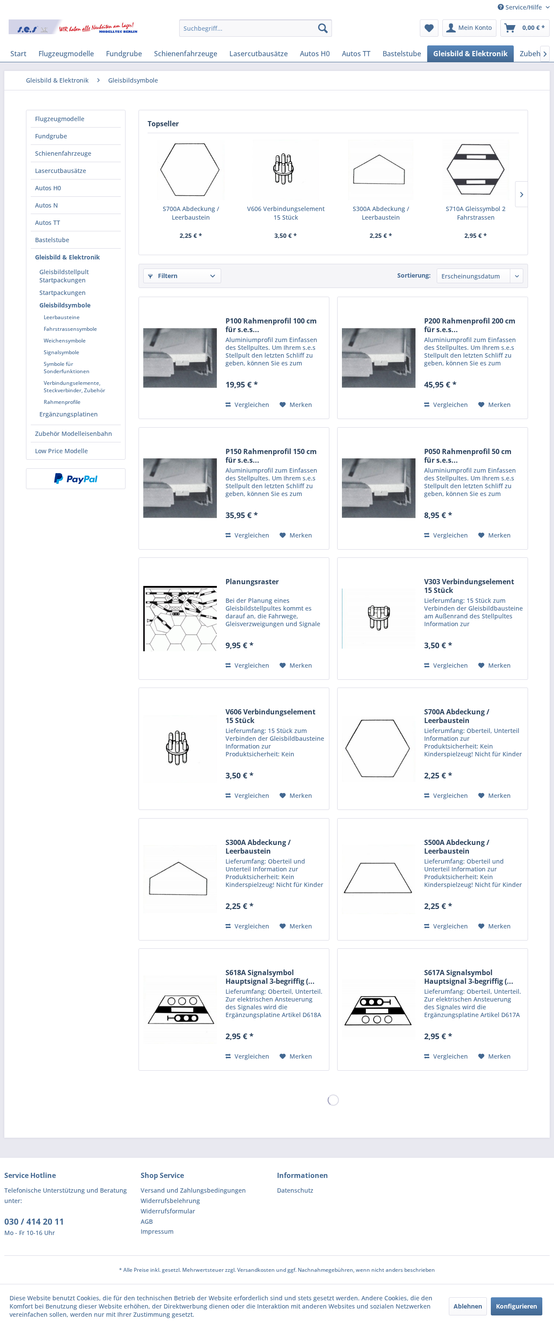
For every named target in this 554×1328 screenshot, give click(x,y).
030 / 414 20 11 (34, 1221)
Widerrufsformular (168, 1211)
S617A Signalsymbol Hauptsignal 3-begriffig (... (468, 977)
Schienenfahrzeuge (63, 153)
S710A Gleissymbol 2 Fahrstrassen (476, 213)
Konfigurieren (516, 1306)
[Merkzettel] (429, 28)
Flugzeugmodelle (59, 119)
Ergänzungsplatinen (68, 414)
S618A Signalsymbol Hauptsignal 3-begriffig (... (270, 977)
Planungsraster (252, 581)
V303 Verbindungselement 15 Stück (469, 586)
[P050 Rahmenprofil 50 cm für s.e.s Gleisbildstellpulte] (379, 488)
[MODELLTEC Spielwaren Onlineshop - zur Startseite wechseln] (74, 30)
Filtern (166, 276)
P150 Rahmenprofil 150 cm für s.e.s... (271, 455)
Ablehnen (468, 1306)
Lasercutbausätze (60, 170)
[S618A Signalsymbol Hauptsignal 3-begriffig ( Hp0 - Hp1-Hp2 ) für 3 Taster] (180, 1009)
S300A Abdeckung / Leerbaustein (381, 213)
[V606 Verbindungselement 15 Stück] (286, 170)
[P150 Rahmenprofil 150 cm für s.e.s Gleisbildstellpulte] (180, 488)
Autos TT (47, 222)
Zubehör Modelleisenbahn (73, 433)
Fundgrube (51, 136)
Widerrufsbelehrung (170, 1201)
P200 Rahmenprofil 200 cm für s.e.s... (469, 325)
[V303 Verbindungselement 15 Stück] (379, 618)
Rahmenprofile (62, 402)
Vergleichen (251, 404)
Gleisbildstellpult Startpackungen (64, 276)
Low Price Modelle (61, 451)
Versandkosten (256, 1270)
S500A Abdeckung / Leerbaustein (457, 846)
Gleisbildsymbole (64, 305)
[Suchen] (323, 28)
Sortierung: (414, 275)
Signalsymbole (61, 352)
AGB (147, 1221)
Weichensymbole (65, 340)
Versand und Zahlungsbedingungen (193, 1190)
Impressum (157, 1231)
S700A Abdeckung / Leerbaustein (191, 213)
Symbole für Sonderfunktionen (67, 367)
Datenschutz (295, 1190)
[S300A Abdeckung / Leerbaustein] (381, 170)
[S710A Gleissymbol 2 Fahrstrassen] (476, 170)
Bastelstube (52, 240)
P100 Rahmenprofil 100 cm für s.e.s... (271, 325)
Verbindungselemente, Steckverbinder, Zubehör (74, 386)
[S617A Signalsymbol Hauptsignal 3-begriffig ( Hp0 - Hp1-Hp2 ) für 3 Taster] (379, 1009)
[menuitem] (255, 28)
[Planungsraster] (180, 618)
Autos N (46, 205)
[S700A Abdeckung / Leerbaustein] (191, 170)
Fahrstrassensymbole (70, 329)
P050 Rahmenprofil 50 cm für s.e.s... (468, 455)
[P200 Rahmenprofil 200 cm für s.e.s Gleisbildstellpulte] (379, 358)
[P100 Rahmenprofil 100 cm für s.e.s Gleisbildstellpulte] (180, 358)
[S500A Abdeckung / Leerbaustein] (379, 879)
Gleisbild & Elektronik (67, 257)
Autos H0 (48, 188)
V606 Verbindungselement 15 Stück (286, 213)
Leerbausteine (62, 317)
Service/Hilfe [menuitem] (524, 7)
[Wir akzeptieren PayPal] (76, 478)
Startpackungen (62, 292)
